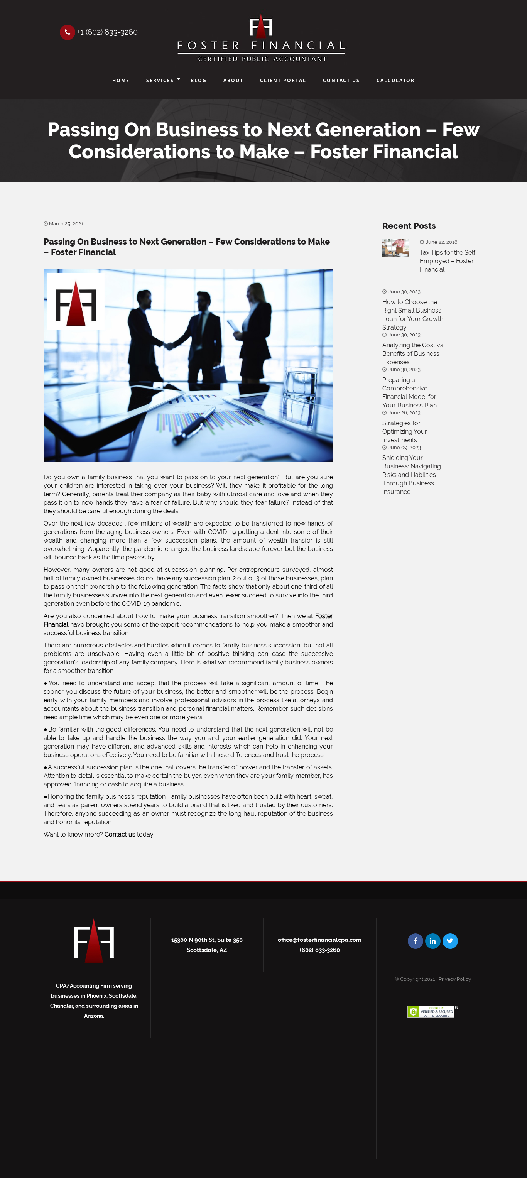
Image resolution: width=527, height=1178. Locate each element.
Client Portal (283, 80)
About (233, 80)
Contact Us (341, 80)
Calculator (396, 80)
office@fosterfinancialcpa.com (319, 939)
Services (160, 80)
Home (121, 80)
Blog (199, 80)
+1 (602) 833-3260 (106, 32)
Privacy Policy (455, 979)
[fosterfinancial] (261, 38)
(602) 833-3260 (320, 949)
